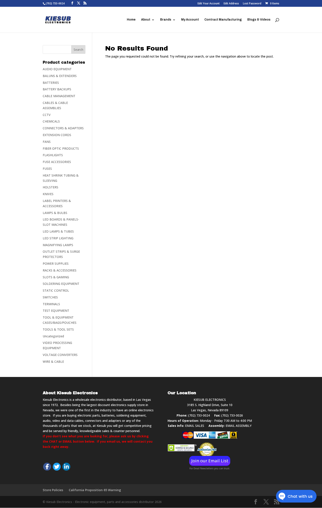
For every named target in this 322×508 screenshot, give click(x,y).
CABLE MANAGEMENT (59, 96)
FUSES (47, 168)
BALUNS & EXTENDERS (60, 76)
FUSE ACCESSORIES (57, 162)
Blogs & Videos (259, 19)
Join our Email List (209, 461)
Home (131, 19)
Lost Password (252, 3)
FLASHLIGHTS (53, 155)
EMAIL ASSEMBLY (238, 426)
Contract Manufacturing (223, 19)
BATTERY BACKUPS (57, 89)
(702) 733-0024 (199, 415)
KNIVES (48, 194)
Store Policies (53, 490)
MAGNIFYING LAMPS (58, 245)
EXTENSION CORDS (57, 135)
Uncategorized (53, 336)
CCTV (47, 115)
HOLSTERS (50, 187)
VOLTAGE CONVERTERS (60, 355)
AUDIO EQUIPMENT (57, 69)
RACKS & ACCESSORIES (59, 270)
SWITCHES (50, 297)
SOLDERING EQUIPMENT (61, 284)
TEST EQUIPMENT (56, 310)
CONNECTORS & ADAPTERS (63, 128)
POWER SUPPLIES (56, 263)
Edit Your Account (209, 3)
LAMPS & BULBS (55, 213)
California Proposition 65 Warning (95, 490)
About (145, 19)
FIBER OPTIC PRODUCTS (61, 148)
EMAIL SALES (194, 426)
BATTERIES (51, 83)
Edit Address (231, 3)
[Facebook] (47, 467)
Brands (165, 19)
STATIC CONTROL (56, 290)
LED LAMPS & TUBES (58, 231)
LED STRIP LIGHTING (58, 238)
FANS (47, 142)
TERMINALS (51, 304)
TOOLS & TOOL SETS (58, 329)
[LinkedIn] (66, 467)
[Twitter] (57, 467)
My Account (190, 19)
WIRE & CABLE (53, 361)
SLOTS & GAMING (56, 277)
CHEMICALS (51, 121)
